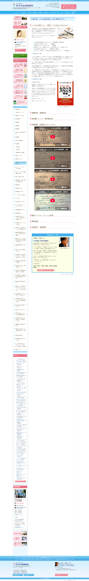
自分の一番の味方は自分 (21, 407)
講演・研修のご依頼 (20, 176)
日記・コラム (60, 12)
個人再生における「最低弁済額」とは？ (21, 266)
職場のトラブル (19, 155)
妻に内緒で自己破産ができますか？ (21, 306)
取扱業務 (23, 12)
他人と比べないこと (20, 363)
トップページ (17, 12)
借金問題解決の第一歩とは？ (21, 245)
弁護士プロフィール (20, 112)
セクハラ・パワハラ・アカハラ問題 (21, 168)
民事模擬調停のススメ (20, 209)
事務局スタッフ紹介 (20, 115)
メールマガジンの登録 (20, 194)
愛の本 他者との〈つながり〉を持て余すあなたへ (21, 404)
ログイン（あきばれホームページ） (70, 580)
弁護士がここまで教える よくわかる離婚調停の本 (21, 228)
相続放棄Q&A (18, 213)
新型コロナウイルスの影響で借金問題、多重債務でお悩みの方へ (21, 240)
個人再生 (18, 149)
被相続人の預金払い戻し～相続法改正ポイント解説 (21, 330)
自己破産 (18, 146)
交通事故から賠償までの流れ (21, 325)
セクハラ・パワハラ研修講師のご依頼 (21, 172)
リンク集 (17, 198)
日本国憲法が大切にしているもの (21, 339)
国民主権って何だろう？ (21, 384)
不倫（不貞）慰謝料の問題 (21, 133)
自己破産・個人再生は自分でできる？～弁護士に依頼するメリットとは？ (21, 256)
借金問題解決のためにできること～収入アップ (21, 294)
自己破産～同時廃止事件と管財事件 (21, 261)
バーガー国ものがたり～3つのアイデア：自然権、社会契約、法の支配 (21, 345)
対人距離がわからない (21, 413)
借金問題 (29, 12)
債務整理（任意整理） (20, 152)
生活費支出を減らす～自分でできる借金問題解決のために (21, 300)
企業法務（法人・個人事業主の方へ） (21, 163)
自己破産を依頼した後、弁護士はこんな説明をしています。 (21, 319)
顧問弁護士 (46, 12)
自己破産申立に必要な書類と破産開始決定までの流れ (21, 277)
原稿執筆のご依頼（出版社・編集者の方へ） (21, 181)
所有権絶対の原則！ (20, 369)
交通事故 (40, 12)
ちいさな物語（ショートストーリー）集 (21, 205)
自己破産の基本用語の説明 (21, 282)
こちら (42, 98)
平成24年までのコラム (20, 201)
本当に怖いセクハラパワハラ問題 (21, 223)
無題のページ (18, 349)
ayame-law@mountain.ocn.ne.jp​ (64, 568)
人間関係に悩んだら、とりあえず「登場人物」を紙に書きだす (21, 218)
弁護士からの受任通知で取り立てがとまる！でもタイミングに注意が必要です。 (21, 288)
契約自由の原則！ (19, 335)
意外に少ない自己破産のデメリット (21, 250)
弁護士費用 (53, 12)
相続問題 (17, 137)
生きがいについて (20, 366)
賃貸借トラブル (19, 158)
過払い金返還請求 (19, 140)
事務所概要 (67, 12)
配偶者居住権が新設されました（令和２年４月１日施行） (21, 234)
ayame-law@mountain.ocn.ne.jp (70, 8)
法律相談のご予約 (73, 13)
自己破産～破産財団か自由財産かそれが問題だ (21, 271)
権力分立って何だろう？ (21, 309)
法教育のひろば (19, 188)
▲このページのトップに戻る (66, 274)
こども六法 (19, 383)
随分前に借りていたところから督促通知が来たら (21, 314)
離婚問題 (35, 12)
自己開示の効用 (19, 436)
